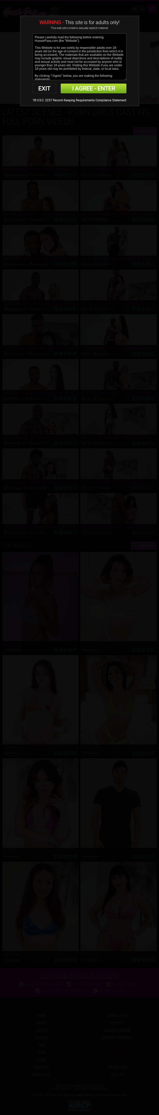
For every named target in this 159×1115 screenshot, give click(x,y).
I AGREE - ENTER (93, 88)
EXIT (44, 88)
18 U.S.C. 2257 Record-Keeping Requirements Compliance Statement (79, 100)
